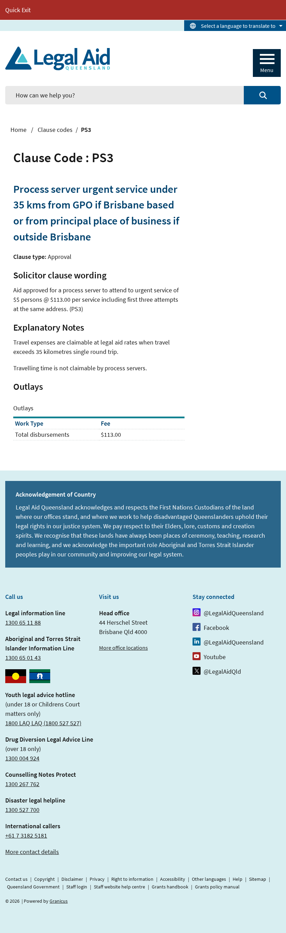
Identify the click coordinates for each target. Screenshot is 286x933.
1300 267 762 (22, 784)
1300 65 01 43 (23, 658)
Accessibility (172, 879)
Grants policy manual (217, 887)
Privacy (97, 879)
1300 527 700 (22, 810)
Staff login (76, 887)
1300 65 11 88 (23, 622)
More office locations (123, 647)
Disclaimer (72, 879)
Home (18, 130)
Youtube (215, 657)
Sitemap (257, 879)
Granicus (59, 901)
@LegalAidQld (222, 671)
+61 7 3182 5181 (26, 835)
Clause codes (55, 130)
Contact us (16, 879)
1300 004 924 (22, 758)
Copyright (44, 879)
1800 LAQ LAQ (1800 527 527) (43, 723)
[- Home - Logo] (57, 58)
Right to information (132, 879)
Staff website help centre (119, 887)
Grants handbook (170, 887)
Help (237, 879)
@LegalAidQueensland (234, 613)
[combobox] (235, 25)
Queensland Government (33, 887)
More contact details (32, 852)
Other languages (209, 879)
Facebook (216, 628)
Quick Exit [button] (18, 10)
